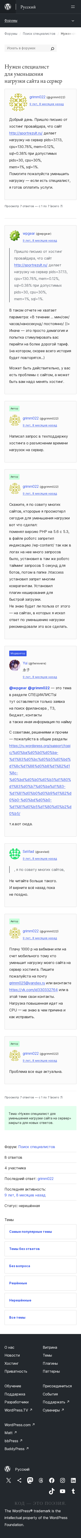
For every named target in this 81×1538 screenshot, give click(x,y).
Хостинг (11, 1363)
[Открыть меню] (74, 7)
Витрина (50, 1347)
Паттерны (51, 1371)
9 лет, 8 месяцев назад (46, 104)
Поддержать (56, 1402)
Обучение (12, 1386)
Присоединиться (57, 1386)
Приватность (15, 1371)
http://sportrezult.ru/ (26, 133)
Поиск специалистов (39, 33)
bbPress (13, 1441)
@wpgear (18, 688)
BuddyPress (16, 1449)
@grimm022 (39, 688)
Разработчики (16, 1402)
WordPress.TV (18, 1410)
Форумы (10, 20)
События (50, 1394)
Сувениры (53, 1410)
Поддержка (14, 1394)
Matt (10, 1432)
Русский (22, 1469)
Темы (47, 1355)
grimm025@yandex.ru (27, 983)
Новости (12, 1355)
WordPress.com (19, 1425)
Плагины (50, 1363)
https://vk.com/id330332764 (33, 989)
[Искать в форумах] (52, 48)
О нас (9, 1347)
